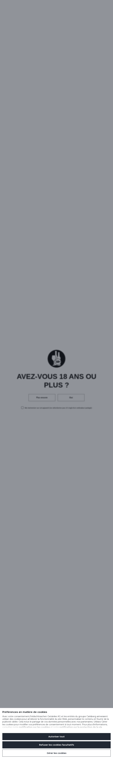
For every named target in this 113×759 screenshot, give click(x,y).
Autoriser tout (56, 736)
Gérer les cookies (56, 753)
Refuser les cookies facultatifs (56, 745)
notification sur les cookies (34, 727)
